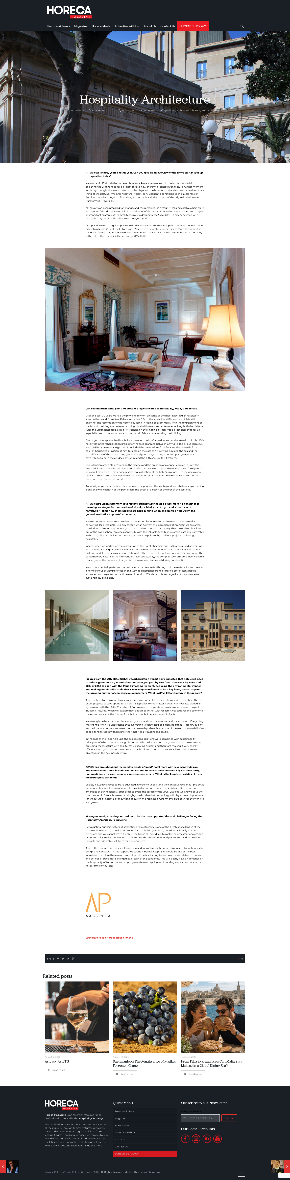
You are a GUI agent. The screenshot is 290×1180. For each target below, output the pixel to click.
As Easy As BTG (57, 1061)
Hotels (219, 110)
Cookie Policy (71, 1172)
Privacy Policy (53, 1172)
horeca (196, 110)
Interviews (150, 110)
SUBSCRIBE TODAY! (127, 1153)
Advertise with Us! (125, 1132)
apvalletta (169, 110)
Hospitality (207, 110)
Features (137, 110)
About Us (120, 1139)
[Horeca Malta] (72, 10)
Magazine (120, 1118)
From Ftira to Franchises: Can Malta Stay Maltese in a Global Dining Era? (211, 1063)
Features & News (124, 1111)
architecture (184, 110)
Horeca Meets (123, 1125)
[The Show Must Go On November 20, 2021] (9, 1166)
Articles (126, 110)
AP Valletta (77, 110)
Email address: (191, 1112)
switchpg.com (151, 1172)
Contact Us (121, 1146)
